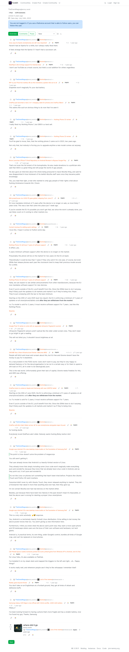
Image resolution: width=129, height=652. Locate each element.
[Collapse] (10, 39)
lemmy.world (27, 627)
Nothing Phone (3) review (62, 119)
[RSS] (61, 34)
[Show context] (49, 42)
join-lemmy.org (114, 648)
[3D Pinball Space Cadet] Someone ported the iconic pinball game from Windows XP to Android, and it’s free (45, 551)
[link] (52, 42)
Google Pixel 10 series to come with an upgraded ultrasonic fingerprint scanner (35, 326)
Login (110, 3)
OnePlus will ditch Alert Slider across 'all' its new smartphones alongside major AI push (37, 425)
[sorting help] (58, 34)
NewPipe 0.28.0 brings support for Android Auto (25, 65)
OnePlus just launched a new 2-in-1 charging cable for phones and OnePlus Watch (36, 102)
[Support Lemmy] (59, 3)
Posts (32, 34)
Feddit (15, 3)
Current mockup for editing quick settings (23, 227)
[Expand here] (18, 628)
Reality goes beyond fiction (18, 582)
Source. (12, 311)
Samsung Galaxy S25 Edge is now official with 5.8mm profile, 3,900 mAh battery (35, 603)
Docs (99, 648)
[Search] (105, 3)
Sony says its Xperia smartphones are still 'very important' (28, 43)
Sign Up (116, 3)
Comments (23, 34)
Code (104, 648)
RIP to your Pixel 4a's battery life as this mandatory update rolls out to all (33, 82)
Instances (91, 648)
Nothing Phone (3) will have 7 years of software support (27, 245)
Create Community (50, 3)
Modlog (83, 648)
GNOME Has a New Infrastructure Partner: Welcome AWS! (28, 352)
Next (11, 642)
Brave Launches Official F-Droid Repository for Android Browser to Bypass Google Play (37, 160)
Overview (13, 34)
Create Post (36, 3)
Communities (25, 3)
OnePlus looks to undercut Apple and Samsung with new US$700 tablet (32, 388)
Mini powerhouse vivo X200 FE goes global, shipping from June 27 (31, 198)
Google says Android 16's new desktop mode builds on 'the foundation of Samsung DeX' (38, 449)
